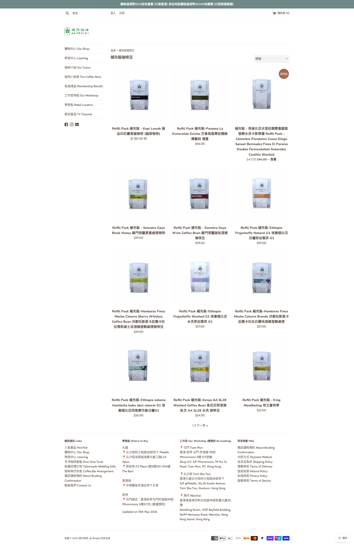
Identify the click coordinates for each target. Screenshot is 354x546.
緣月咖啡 (83, 538)
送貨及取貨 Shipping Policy (255, 462)
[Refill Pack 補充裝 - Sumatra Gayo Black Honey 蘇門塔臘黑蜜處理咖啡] (138, 195)
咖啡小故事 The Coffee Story (83, 77)
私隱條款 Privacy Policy (252, 476)
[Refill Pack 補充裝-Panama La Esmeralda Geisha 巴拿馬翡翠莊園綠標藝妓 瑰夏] (200, 96)
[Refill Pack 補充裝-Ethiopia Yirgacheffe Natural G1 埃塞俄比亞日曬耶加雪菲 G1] (261, 195)
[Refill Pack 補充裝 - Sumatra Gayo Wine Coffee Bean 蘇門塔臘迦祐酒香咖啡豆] (200, 195)
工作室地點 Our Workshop (81, 95)
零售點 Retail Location (79, 105)
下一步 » (202, 425)
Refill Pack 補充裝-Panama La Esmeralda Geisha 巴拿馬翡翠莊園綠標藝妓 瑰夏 (200, 133)
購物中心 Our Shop (77, 49)
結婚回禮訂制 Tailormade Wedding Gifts (90, 466)
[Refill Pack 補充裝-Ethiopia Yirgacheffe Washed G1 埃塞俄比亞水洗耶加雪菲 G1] (200, 279)
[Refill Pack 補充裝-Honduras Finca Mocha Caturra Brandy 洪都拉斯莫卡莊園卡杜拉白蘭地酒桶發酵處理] (261, 279)
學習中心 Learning (76, 58)
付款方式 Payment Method (254, 457)
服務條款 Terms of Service (254, 480)
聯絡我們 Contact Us (78, 485)
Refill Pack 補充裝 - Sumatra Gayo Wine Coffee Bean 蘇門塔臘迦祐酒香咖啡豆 (200, 233)
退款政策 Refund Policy (252, 471)
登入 (113, 13)
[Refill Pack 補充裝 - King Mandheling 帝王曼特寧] (261, 368)
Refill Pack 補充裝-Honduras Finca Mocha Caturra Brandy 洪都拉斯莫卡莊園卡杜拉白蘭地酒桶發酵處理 (261, 316)
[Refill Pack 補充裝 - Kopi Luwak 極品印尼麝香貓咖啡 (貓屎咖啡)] (138, 96)
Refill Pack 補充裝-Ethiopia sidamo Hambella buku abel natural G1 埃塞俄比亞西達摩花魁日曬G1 (139, 405)
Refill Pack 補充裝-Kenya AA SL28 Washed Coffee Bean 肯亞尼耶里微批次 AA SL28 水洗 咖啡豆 (200, 405)
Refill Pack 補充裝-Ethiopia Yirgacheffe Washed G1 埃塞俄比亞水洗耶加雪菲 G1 (200, 316)
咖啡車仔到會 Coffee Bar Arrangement (89, 471)
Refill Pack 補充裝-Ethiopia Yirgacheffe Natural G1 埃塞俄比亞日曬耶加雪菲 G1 (261, 233)
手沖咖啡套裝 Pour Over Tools (84, 462)
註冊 (121, 13)
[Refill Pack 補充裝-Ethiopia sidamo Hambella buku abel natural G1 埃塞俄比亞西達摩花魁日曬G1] (138, 368)
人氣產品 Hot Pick (76, 447)
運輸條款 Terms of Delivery (254, 466)
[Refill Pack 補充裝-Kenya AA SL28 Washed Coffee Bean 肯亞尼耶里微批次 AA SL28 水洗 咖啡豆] (200, 368)
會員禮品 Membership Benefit (84, 86)
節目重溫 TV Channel (78, 114)
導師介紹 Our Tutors (78, 67)
